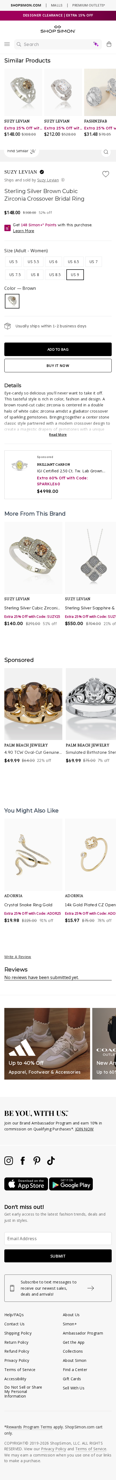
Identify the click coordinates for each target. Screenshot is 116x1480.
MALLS (57, 5)
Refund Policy (16, 1351)
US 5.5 (33, 261)
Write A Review (17, 956)
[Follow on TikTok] (51, 1163)
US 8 (35, 274)
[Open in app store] (26, 1189)
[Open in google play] (71, 1189)
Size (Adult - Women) (26, 251)
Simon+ (70, 1323)
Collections (73, 1351)
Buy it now (58, 365)
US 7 (94, 261)
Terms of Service (19, 1369)
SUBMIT (58, 1256)
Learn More (23, 230)
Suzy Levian (21, 172)
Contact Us (14, 1323)
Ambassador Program (83, 1333)
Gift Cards (72, 1378)
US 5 (13, 261)
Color (20, 288)
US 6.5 (73, 261)
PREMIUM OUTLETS (88, 5)
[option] (33, 574)
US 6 (53, 261)
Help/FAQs (14, 1314)
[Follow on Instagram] (9, 1163)
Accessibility (15, 1378)
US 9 (75, 274)
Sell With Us (73, 1388)
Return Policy (16, 1342)
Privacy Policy (16, 1360)
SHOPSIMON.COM (26, 5)
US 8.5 (55, 274)
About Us (71, 1314)
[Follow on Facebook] (23, 1163)
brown (12, 301)
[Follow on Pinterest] (37, 1163)
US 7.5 (15, 274)
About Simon (75, 1360)
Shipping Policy (18, 1333)
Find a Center (75, 1369)
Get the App (74, 1342)
